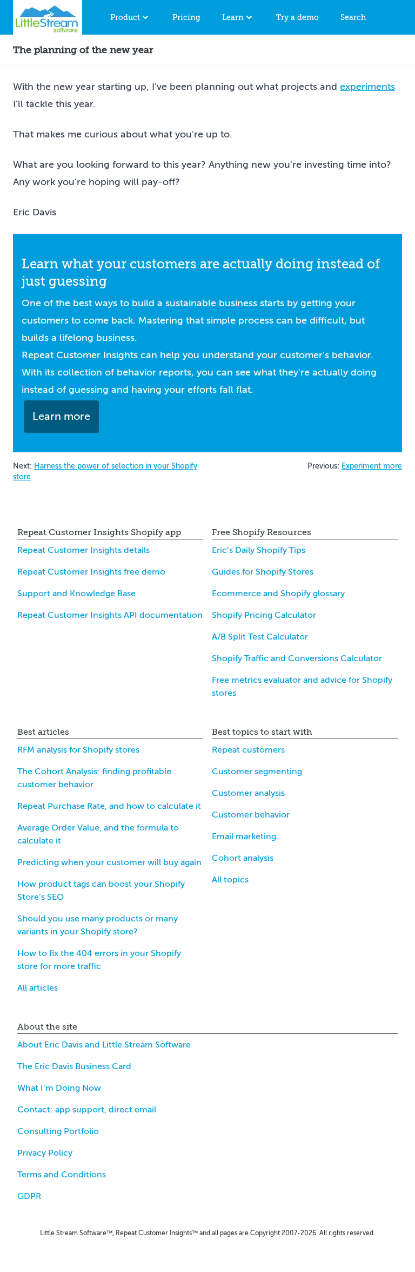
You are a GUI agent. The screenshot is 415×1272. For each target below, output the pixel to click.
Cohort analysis (242, 858)
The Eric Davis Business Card (74, 1066)
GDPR (29, 1196)
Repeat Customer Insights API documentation (110, 615)
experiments (367, 86)
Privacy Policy (44, 1153)
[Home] (47, 17)
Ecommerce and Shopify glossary (278, 593)
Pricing (186, 17)
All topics (230, 880)
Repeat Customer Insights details (83, 550)
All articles (37, 988)
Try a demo (297, 17)
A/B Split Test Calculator (260, 637)
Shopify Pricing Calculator (264, 615)
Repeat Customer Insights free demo (91, 572)
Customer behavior (251, 815)
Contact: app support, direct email (86, 1110)
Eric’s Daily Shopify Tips (258, 550)
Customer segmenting (257, 771)
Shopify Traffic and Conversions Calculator (297, 658)
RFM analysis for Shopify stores (78, 750)
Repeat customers (248, 750)
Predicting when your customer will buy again (109, 862)
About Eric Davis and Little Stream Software (104, 1045)
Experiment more (372, 466)
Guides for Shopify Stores (262, 572)
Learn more (61, 416)
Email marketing (244, 836)
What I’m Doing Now (59, 1088)
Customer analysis (248, 793)
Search (353, 17)
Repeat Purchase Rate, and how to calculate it (109, 806)
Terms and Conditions (61, 1174)
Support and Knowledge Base (76, 593)
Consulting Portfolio (58, 1131)
